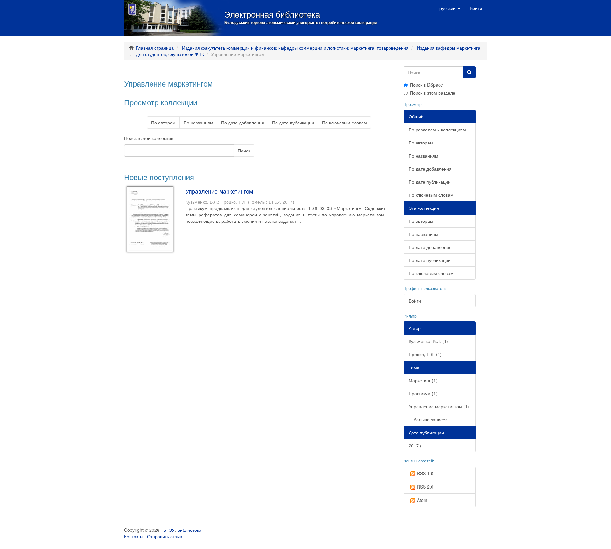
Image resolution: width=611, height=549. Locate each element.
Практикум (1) (423, 393)
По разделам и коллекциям (437, 129)
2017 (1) (417, 445)
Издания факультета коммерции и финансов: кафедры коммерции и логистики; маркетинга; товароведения (295, 48)
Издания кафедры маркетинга (448, 48)
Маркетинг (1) (423, 380)
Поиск (244, 150)
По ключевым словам (344, 122)
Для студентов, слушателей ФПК (170, 54)
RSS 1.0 (425, 473)
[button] (450, 8)
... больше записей (428, 419)
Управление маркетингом (219, 191)
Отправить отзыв (164, 536)
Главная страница (155, 48)
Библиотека (189, 530)
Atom (422, 500)
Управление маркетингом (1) (439, 406)
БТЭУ (169, 530)
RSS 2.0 (425, 486)
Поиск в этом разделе (432, 92)
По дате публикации (293, 122)
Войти (415, 301)
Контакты (133, 536)
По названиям (198, 122)
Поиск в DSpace (426, 84)
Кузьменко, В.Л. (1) (428, 341)
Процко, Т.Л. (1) (425, 354)
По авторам (163, 122)
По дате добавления (242, 122)
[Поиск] (469, 72)
